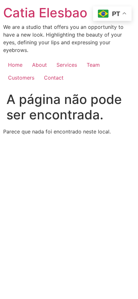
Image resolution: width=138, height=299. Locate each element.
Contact (54, 77)
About (39, 65)
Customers (21, 77)
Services (66, 65)
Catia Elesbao (45, 13)
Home (15, 65)
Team (93, 65)
